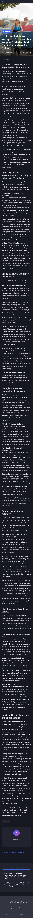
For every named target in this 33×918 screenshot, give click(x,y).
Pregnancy (7, 31)
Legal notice (13, 908)
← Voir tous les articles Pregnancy (13, 852)
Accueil (4, 59)
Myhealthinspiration (18, 902)
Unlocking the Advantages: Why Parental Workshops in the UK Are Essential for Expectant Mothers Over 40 (16, 885)
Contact (21, 908)
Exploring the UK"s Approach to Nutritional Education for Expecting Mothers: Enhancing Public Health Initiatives (15, 876)
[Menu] (29, 1)
